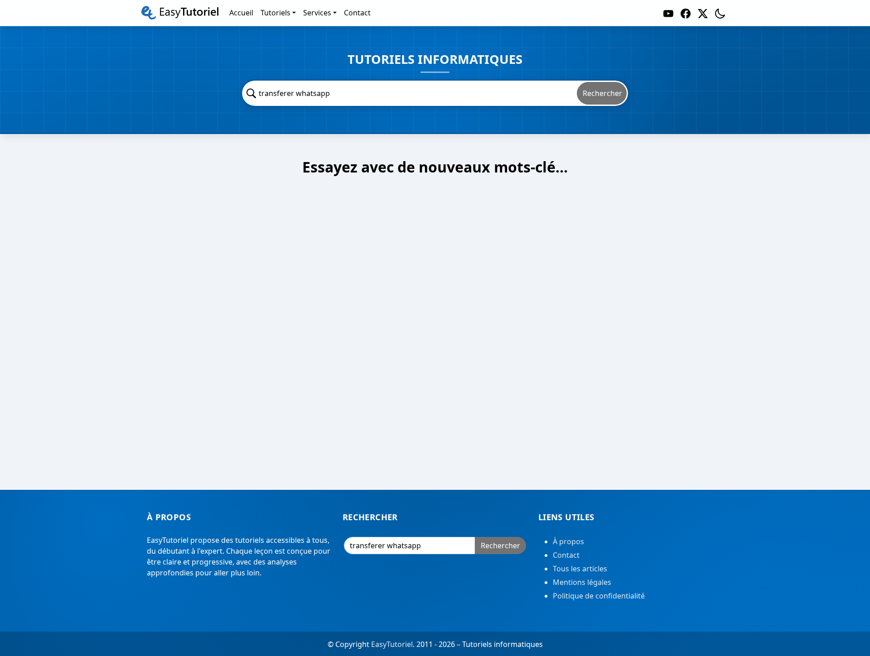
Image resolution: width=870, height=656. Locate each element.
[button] (720, 13)
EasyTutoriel (392, 644)
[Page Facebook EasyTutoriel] (685, 13)
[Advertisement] (435, 340)
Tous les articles (580, 569)
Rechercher (602, 93)
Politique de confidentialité (599, 596)
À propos (568, 541)
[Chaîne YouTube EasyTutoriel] (668, 13)
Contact (566, 555)
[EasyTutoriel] (179, 13)
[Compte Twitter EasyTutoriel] (702, 13)
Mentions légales (582, 582)
